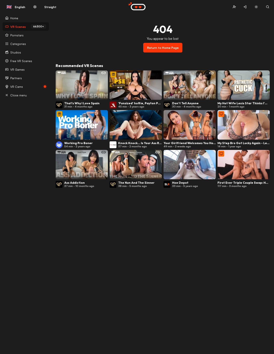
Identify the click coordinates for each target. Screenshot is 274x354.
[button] (234, 7)
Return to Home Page (163, 47)
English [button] (15, 6)
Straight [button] (50, 7)
